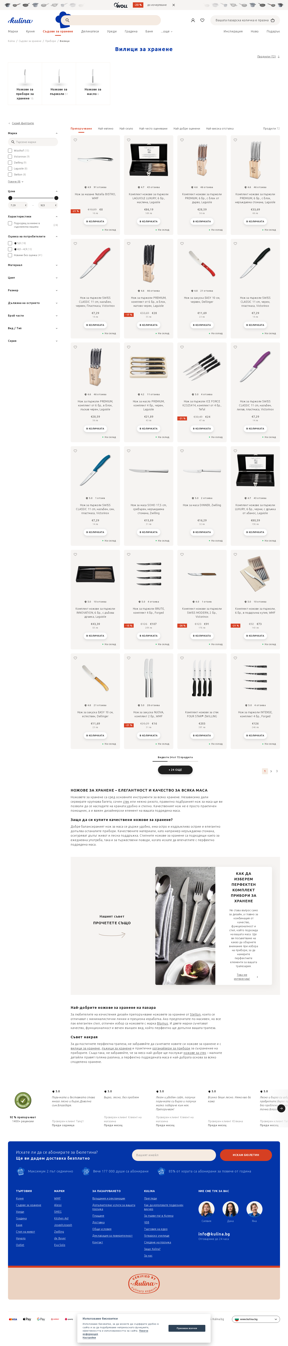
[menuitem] (13, 32)
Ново (255, 31)
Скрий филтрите (23, 123)
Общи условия (102, 1229)
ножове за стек (195, 1053)
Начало (21, 1238)
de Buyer (60, 1238)
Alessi (58, 1205)
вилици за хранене (85, 1048)
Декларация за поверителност (112, 1235)
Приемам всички (187, 1328)
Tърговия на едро (156, 1229)
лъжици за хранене (117, 1048)
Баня (19, 1225)
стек (126, 802)
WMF (57, 1198)
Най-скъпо (126, 128)
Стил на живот (25, 1231)
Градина (21, 1218)
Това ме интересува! (242, 976)
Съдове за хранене (28, 1205)
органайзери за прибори (171, 1048)
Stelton (195, 1014)
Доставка (98, 1222)
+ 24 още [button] (175, 769)
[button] (175, 130)
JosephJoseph (63, 1225)
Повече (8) (14, 181)
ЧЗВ (146, 1222)
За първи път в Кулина (159, 1215)
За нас (148, 1255)
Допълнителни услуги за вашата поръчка (113, 1207)
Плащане (98, 1215)
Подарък (273, 31)
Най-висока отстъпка (220, 128)
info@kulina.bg (214, 1234)
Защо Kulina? (152, 1249)
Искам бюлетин (246, 1155)
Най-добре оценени (187, 128)
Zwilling (59, 1231)
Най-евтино (106, 128)
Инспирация (233, 31)
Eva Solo (59, 1245)
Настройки (89, 1337)
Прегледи (150, 1198)
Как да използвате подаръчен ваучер (164, 1207)
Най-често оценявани (153, 128)
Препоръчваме (81, 128)
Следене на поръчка (157, 1242)
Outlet (20, 1245)
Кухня (20, 1198)
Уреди (20, 1211)
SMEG (58, 1211)
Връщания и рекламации (108, 1198)
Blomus (162, 1023)
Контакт (97, 1242)
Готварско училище (157, 1235)
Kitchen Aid (61, 1218)
